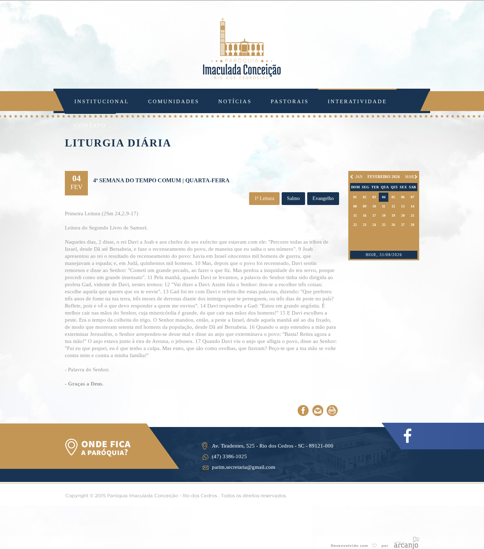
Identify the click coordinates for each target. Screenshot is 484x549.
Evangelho (323, 198)
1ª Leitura (264, 198)
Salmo (293, 198)
